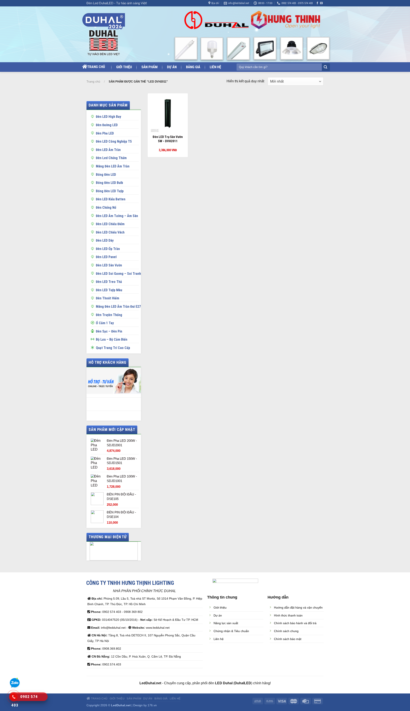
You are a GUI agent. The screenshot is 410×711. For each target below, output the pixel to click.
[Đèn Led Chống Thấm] (93, 157)
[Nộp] (325, 67)
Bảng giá (193, 67)
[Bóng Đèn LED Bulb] (93, 182)
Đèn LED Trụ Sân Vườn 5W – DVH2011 (168, 139)
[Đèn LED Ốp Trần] (93, 248)
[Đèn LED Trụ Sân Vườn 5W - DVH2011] (167, 113)
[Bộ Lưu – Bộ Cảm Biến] (93, 339)
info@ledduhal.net (113, 627)
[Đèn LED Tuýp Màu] (93, 289)
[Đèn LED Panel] (93, 256)
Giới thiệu (124, 67)
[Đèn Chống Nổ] (93, 207)
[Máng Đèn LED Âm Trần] (93, 166)
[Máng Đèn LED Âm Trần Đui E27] (93, 306)
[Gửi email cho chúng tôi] (321, 3)
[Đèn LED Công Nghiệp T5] (93, 141)
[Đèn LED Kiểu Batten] (93, 199)
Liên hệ (215, 67)
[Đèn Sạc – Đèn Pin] (93, 331)
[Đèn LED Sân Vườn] (93, 265)
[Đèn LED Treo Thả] (93, 281)
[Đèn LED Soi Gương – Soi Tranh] (93, 273)
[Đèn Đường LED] (93, 124)
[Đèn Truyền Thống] (93, 314)
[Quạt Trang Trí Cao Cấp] (93, 347)
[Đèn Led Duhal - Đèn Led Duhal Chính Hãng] (108, 34)
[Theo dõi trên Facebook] (317, 3)
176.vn (152, 705)
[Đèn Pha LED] (93, 133)
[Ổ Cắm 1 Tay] (93, 322)
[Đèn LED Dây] (93, 240)
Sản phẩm (149, 67)
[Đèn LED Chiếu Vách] (93, 232)
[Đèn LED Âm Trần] (93, 149)
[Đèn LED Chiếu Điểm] (93, 223)
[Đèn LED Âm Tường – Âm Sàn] (93, 215)
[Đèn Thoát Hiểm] (93, 298)
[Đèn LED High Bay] (93, 116)
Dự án (172, 67)
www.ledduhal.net (158, 627)
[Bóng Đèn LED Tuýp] (93, 190)
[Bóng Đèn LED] (93, 174)
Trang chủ (96, 67)
